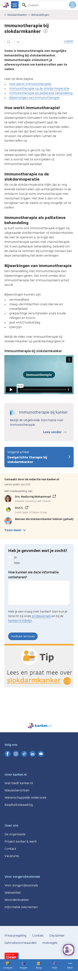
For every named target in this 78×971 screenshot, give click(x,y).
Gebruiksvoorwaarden (21, 943)
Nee (17, 563)
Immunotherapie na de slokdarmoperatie (39, 88)
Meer (70, 967)
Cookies (38, 936)
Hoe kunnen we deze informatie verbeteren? (33, 574)
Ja (15, 557)
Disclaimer (57, 936)
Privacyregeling (15, 936)
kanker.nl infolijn (20, 621)
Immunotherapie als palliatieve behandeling (41, 93)
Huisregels (49, 943)
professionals (41, 616)
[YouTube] (41, 754)
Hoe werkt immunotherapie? (30, 84)
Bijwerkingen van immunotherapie (34, 98)
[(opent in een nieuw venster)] (8, 754)
